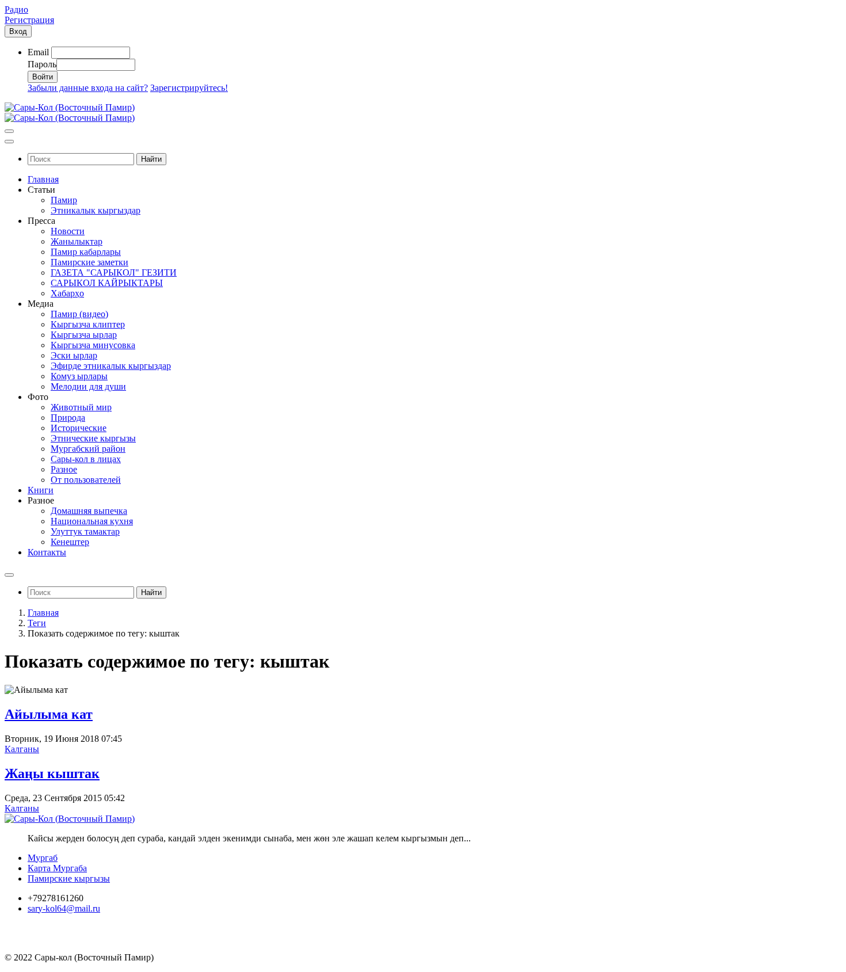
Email (38, 52)
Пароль (42, 64)
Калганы (22, 749)
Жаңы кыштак (52, 773)
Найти (151, 159)
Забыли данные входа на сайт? (88, 88)
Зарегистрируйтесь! (189, 88)
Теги (37, 623)
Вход (18, 31)
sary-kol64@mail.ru (64, 908)
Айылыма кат (49, 714)
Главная (43, 612)
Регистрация (29, 20)
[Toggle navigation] (9, 131)
